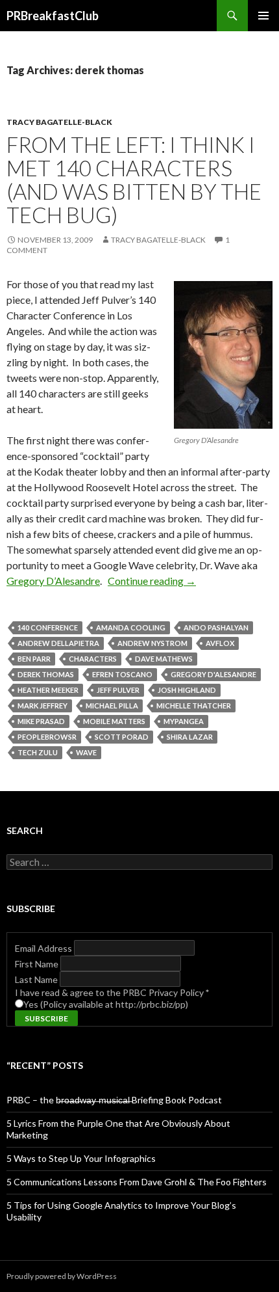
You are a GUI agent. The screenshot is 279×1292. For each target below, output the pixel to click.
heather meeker (48, 690)
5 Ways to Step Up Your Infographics (81, 1158)
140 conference (48, 627)
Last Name (37, 979)
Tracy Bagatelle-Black (59, 122)
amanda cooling (130, 627)
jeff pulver (118, 690)
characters (93, 658)
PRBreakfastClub (52, 15)
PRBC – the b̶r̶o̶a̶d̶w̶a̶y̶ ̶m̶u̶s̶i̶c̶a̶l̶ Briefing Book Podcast (114, 1099)
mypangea (184, 721)
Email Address (44, 948)
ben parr (34, 658)
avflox (220, 643)
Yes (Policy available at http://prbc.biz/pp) (105, 1004)
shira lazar (190, 737)
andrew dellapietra (58, 643)
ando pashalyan (216, 627)
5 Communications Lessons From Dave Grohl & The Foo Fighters (136, 1181)
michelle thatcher (193, 705)
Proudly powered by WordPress (61, 1276)
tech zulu (38, 752)
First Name (37, 963)
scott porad (122, 737)
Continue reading (152, 580)
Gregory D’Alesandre (53, 580)
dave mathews (164, 658)
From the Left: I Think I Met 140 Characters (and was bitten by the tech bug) (133, 179)
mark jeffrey (42, 705)
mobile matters (114, 721)
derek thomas (46, 674)
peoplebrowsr (47, 737)
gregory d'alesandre (213, 674)
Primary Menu (263, 15)
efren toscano (122, 674)
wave (86, 752)
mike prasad (41, 721)
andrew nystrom (152, 643)
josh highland (187, 690)
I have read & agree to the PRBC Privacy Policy (112, 992)
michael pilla (112, 705)
